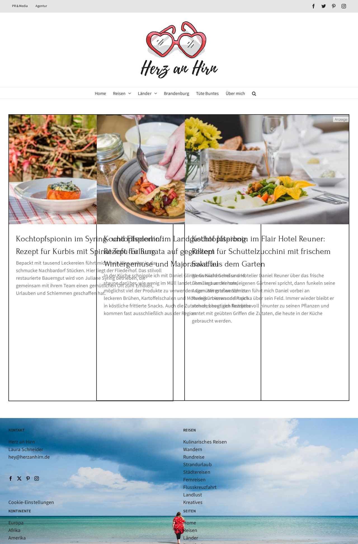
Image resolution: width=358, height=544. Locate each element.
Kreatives (192, 502)
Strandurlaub (197, 464)
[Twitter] (19, 478)
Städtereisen (196, 472)
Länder (190, 537)
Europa (15, 522)
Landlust (192, 494)
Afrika (14, 530)
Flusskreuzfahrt (199, 487)
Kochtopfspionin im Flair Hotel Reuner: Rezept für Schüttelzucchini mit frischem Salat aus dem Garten (261, 251)
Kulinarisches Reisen (205, 441)
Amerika (17, 537)
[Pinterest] (28, 478)
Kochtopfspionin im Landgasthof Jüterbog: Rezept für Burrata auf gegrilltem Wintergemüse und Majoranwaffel (176, 251)
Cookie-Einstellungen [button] (31, 502)
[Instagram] (36, 478)
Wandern (192, 449)
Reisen (190, 530)
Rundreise (193, 457)
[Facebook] (10, 478)
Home (189, 522)
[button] (254, 93)
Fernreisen (194, 479)
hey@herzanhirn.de (29, 457)
